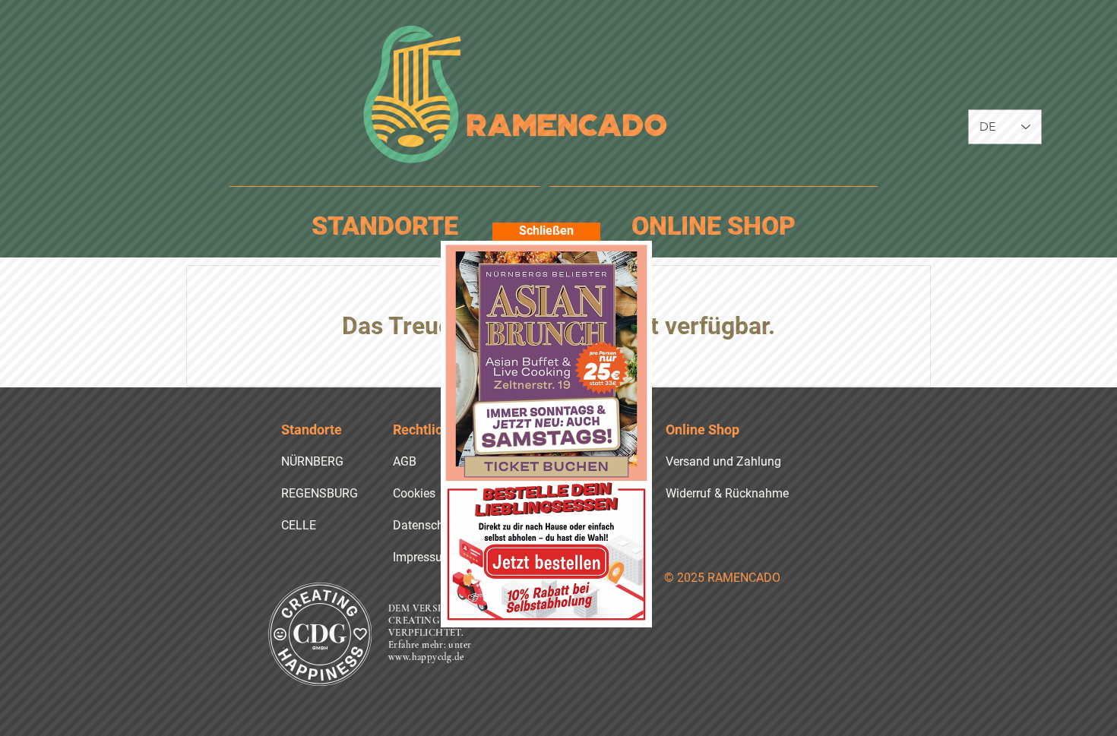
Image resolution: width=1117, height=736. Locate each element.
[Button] (546, 361)
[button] (546, 232)
